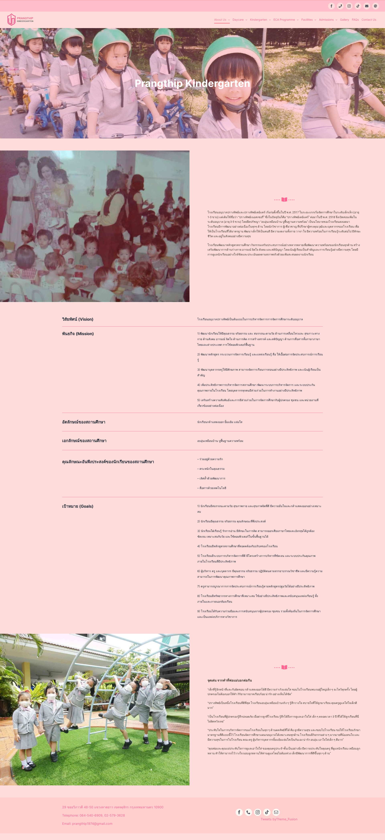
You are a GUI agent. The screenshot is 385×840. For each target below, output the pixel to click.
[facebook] (239, 812)
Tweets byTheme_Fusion (279, 819)
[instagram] (257, 812)
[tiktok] (267, 812)
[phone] (248, 812)
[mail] (276, 812)
